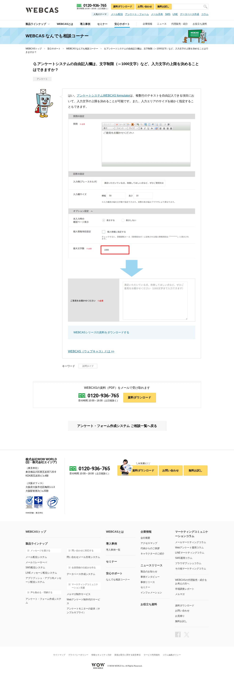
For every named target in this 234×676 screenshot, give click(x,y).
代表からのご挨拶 (150, 548)
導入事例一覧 (113, 549)
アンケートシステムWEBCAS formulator (103, 95)
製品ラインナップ (36, 23)
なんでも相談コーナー (118, 579)
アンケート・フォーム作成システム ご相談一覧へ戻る (117, 426)
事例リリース (148, 582)
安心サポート (54, 48)
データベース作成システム (81, 574)
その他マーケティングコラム (190, 568)
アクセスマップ (149, 543)
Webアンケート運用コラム (189, 547)
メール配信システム (36, 557)
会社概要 (145, 537)
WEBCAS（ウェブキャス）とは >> (91, 351)
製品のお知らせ (149, 571)
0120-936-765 (103, 396)
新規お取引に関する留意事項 (127, 655)
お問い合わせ (145, 6)
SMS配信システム (35, 567)
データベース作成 (189, 14)
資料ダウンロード (122, 6)
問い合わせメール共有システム (83, 557)
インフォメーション (151, 592)
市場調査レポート (184, 589)
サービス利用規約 (152, 655)
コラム (204, 14)
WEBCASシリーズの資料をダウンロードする (101, 332)
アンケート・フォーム (137, 14)
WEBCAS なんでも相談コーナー (82, 48)
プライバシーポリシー (78, 655)
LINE (175, 14)
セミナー (145, 587)
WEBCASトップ (34, 48)
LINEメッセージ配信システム (41, 572)
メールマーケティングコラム (190, 542)
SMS (167, 14)
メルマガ (180, 594)
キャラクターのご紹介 (152, 553)
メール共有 (157, 14)
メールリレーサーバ (36, 562)
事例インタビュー (150, 576)
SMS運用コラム (183, 558)
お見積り (180, 616)
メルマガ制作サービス (78, 594)
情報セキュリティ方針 (101, 655)
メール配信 (117, 14)
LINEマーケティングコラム (189, 552)
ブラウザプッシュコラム (188, 563)
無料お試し (163, 6)
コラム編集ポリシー (172, 655)
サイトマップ (59, 655)
